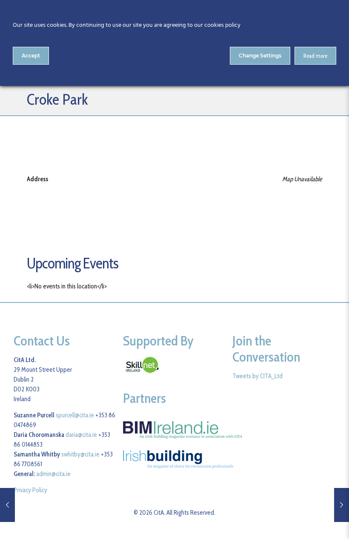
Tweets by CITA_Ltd (257, 376)
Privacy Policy (30, 490)
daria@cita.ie (81, 435)
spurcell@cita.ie (75, 415)
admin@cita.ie (53, 474)
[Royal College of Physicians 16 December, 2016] (7, 505)
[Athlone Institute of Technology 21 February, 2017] (341, 505)
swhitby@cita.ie (80, 454)
